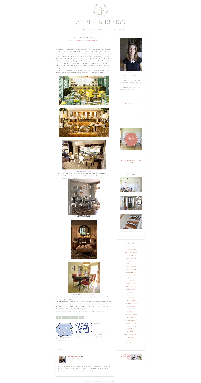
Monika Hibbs (131, 309)
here (64, 53)
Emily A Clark (131, 283)
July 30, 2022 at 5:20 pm (74, 359)
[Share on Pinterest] (75, 317)
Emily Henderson (131, 286)
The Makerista (131, 331)
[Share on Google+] (70, 317)
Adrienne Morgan (89, 294)
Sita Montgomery (131, 326)
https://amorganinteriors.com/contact (84, 370)
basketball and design (93, 40)
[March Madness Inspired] (64, 330)
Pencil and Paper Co (131, 314)
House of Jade (131, 294)
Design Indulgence (131, 272)
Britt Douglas (112, 381)
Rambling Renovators (131, 320)
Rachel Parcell (131, 317)
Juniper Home (131, 300)
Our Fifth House (131, 311)
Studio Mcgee (131, 328)
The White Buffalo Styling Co (131, 334)
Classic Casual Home (131, 266)
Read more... (131, 89)
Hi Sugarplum (131, 292)
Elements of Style (131, 280)
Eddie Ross (131, 278)
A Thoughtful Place (131, 249)
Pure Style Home (131, 323)
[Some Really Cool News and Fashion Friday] (103, 328)
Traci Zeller (131, 340)
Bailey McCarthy (131, 258)
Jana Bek (131, 297)
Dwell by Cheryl (131, 275)
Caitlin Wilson (131, 261)
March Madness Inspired (62, 337)
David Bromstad (87, 171)
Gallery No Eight (131, 289)
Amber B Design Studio (100, 14)
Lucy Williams (131, 306)
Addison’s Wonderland (131, 246)
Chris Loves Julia (131, 263)
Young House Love (131, 343)
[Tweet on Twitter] (58, 317)
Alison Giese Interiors (131, 252)
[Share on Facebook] (64, 317)
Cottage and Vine (131, 269)
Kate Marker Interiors (131, 303)
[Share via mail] (81, 317)
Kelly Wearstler (93, 139)
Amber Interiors (131, 255)
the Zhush (131, 337)
